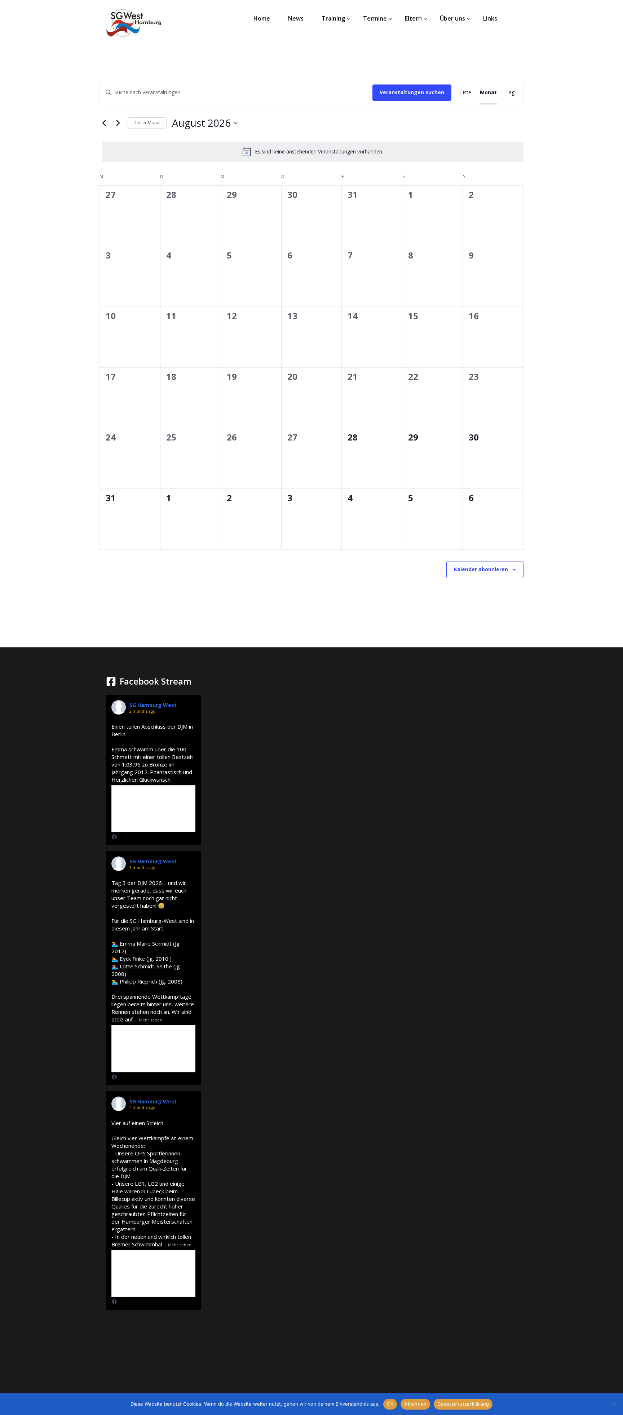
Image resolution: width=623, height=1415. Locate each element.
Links (490, 18)
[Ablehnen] (614, 1404)
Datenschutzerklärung (463, 1404)
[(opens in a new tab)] (114, 837)
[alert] (312, 152)
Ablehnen (415, 1404)
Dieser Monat (147, 123)
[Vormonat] (104, 123)
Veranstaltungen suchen (412, 92)
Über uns (452, 18)
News (296, 18)
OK (390, 1404)
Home (261, 18)
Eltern (413, 18)
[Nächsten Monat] (118, 123)
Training (333, 18)
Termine (375, 18)
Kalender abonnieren (481, 569)
